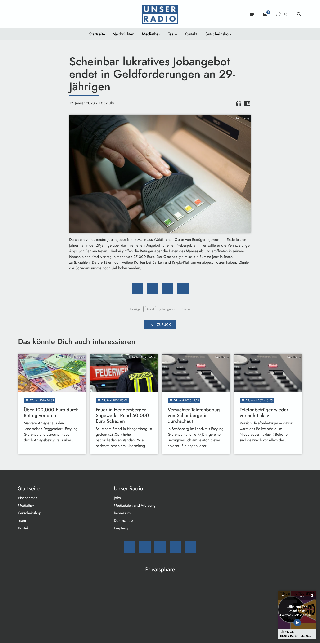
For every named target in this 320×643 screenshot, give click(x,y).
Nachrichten (123, 34)
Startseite (97, 34)
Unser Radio (128, 488)
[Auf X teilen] (152, 288)
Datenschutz (123, 520)
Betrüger (136, 309)
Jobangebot (167, 309)
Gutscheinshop (218, 34)
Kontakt (191, 34)
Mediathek (151, 34)
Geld (150, 309)
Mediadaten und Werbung (135, 505)
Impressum (122, 513)
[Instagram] (41, 14)
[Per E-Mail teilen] (183, 288)
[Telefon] (51, 14)
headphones (238, 103)
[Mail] (22, 14)
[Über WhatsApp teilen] (167, 288)
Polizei (185, 309)
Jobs (117, 498)
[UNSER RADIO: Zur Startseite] (160, 14)
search (299, 14)
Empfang (121, 528)
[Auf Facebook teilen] (137, 288)
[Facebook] (32, 14)
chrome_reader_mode (247, 103)
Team (172, 34)
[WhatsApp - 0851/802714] (60, 14)
